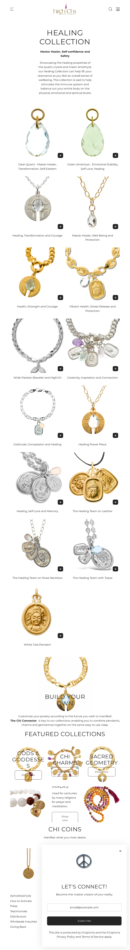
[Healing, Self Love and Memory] (37, 479)
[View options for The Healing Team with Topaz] (115, 568)
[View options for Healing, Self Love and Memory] (60, 502)
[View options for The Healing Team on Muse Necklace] (60, 568)
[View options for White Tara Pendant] (60, 635)
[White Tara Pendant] (37, 613)
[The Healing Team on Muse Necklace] (37, 546)
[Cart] (118, 9)
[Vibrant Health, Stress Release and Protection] (92, 274)
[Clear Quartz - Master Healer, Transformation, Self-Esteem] (37, 132)
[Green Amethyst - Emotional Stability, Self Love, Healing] (92, 132)
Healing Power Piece (92, 444)
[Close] (120, 851)
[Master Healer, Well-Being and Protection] (92, 203)
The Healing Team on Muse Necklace (37, 578)
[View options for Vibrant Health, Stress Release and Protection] (115, 297)
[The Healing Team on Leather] (92, 479)
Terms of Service (93, 936)
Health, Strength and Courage (37, 306)
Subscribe (84, 920)
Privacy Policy (66, 936)
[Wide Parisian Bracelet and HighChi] (37, 346)
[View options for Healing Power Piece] (115, 435)
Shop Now (102, 771)
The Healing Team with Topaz (92, 578)
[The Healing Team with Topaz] (92, 546)
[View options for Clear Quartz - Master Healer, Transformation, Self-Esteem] (60, 155)
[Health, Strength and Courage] (37, 274)
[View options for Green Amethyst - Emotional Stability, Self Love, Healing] (115, 155)
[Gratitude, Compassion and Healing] (37, 412)
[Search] (110, 9)
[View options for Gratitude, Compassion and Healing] (60, 435)
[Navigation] (12, 9)
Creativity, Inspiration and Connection (92, 377)
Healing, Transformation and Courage (37, 235)
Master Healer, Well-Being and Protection (92, 238)
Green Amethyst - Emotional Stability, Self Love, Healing (92, 166)
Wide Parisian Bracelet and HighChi (37, 377)
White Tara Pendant (37, 644)
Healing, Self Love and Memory (37, 511)
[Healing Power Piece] (92, 412)
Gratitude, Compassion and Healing (37, 444)
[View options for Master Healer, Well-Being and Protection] (115, 226)
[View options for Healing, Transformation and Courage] (60, 226)
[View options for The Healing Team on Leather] (115, 502)
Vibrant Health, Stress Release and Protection (92, 309)
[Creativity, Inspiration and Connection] (92, 346)
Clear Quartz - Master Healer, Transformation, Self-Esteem (37, 166)
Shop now (28, 775)
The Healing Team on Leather (92, 511)
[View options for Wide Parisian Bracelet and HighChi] (60, 368)
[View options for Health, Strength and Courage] (60, 297)
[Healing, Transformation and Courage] (37, 203)
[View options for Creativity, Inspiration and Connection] (115, 368)
